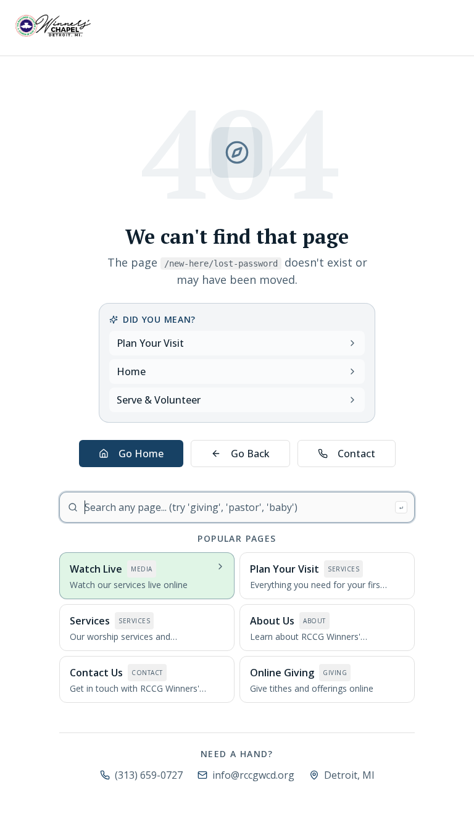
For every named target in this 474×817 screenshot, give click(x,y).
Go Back (250, 453)
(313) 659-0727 (149, 775)
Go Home (141, 453)
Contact (356, 453)
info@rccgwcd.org (253, 775)
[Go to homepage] (53, 26)
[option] (147, 575)
